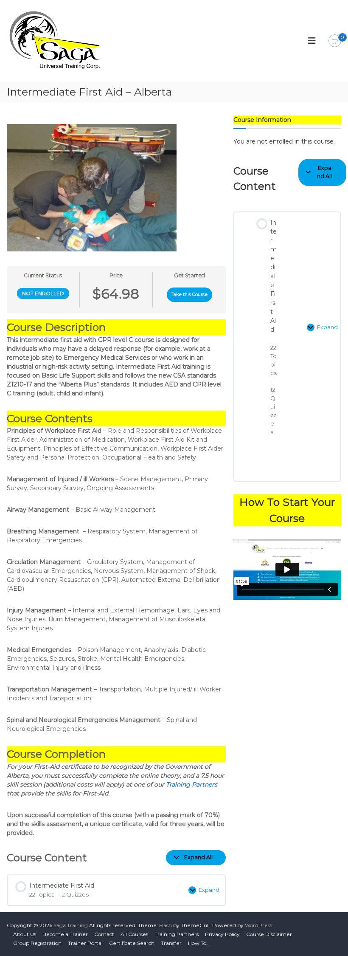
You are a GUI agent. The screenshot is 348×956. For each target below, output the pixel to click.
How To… (199, 943)
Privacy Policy (222, 934)
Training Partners (191, 784)
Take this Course (189, 294)
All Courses (134, 934)
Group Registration (37, 943)
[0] (335, 41)
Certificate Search (131, 943)
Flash (165, 925)
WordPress (258, 925)
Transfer (171, 943)
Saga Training (70, 925)
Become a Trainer (65, 934)
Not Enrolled (43, 293)
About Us (24, 934)
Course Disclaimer (269, 934)
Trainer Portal (85, 943)
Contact (104, 934)
